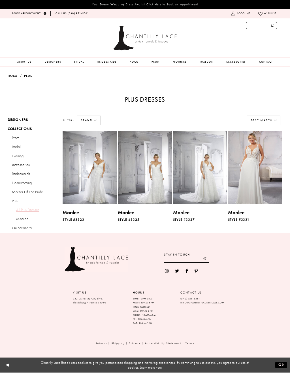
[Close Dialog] (7, 365)
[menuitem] (24, 62)
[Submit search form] (272, 25)
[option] (89, 177)
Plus (28, 75)
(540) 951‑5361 (190, 298)
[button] (89, 120)
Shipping (118, 343)
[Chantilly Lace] (145, 38)
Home (13, 75)
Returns (101, 343)
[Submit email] (205, 259)
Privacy (134, 343)
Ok (281, 364)
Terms (189, 343)
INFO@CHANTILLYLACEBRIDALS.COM (202, 302)
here (159, 367)
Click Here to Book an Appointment (172, 4)
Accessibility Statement (163, 343)
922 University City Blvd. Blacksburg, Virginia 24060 (89, 301)
